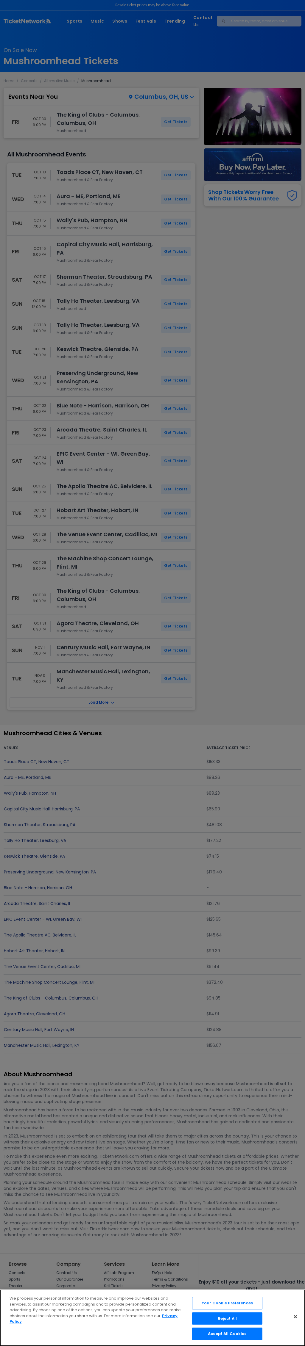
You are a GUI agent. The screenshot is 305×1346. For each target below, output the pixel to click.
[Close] (295, 1316)
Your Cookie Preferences (227, 1303)
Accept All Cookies (227, 1333)
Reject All (227, 1318)
